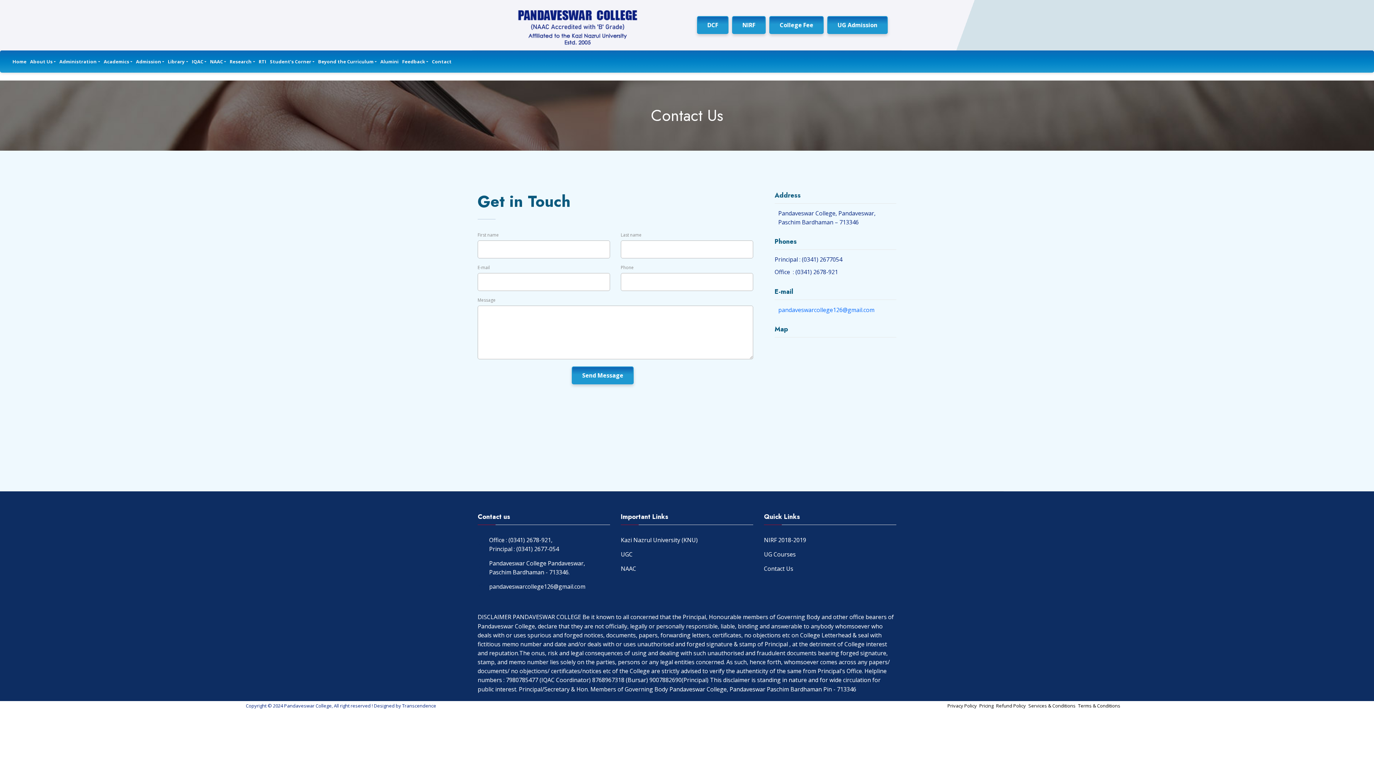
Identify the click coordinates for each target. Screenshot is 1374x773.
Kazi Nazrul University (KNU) (659, 540)
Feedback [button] (413, 61)
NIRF (748, 25)
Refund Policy (1011, 705)
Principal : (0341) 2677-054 (524, 549)
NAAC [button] (216, 61)
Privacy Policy (962, 705)
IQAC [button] (197, 61)
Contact (442, 61)
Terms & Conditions (1099, 705)
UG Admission (857, 25)
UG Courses (780, 554)
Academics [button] (116, 61)
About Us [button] (41, 61)
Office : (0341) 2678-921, (520, 540)
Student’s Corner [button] (290, 61)
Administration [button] (78, 61)
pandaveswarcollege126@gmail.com (826, 310)
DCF (712, 25)
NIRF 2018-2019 (785, 540)
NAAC (628, 569)
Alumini (389, 61)
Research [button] (241, 61)
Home (19, 61)
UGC (627, 554)
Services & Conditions (1052, 705)
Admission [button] (148, 61)
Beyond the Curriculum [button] (346, 61)
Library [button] (176, 61)
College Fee (796, 25)
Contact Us (778, 569)
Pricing (986, 705)
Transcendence (419, 705)
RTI (262, 61)
